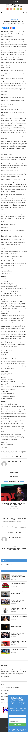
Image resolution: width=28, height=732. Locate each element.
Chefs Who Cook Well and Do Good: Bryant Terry (18, 625)
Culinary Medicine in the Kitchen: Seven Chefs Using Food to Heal (18, 576)
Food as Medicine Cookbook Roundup (18, 584)
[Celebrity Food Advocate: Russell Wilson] (5, 651)
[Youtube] (17, 1)
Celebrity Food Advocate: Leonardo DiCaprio (17, 633)
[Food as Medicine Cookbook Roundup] (5, 585)
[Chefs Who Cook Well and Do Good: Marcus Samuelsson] (5, 643)
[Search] (26, 13)
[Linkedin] (15, 1)
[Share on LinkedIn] (19, 456)
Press (2, 699)
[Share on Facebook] (16, 456)
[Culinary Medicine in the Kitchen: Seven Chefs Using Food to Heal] (5, 577)
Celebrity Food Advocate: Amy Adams (19, 617)
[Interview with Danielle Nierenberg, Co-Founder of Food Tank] (14, 492)
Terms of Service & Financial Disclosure (10, 687)
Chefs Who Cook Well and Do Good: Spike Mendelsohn (18, 609)
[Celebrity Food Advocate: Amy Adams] (5, 618)
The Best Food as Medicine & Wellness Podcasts (18, 592)
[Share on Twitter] (17, 456)
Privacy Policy (4, 693)
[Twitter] (11, 1)
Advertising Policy (5, 690)
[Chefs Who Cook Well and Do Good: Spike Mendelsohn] (5, 610)
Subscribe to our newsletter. (7, 696)
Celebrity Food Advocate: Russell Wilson (17, 650)
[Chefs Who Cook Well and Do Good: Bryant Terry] (5, 627)
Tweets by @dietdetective (7, 564)
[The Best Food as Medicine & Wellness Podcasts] (5, 594)
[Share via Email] (20, 456)
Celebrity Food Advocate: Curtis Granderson (17, 600)
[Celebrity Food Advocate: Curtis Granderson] (5, 602)
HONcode (13, 674)
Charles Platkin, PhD (11, 23)
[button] (2, 496)
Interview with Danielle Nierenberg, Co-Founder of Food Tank (14, 503)
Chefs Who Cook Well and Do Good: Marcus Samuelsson (18, 642)
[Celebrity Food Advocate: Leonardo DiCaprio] (5, 635)
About (2, 684)
